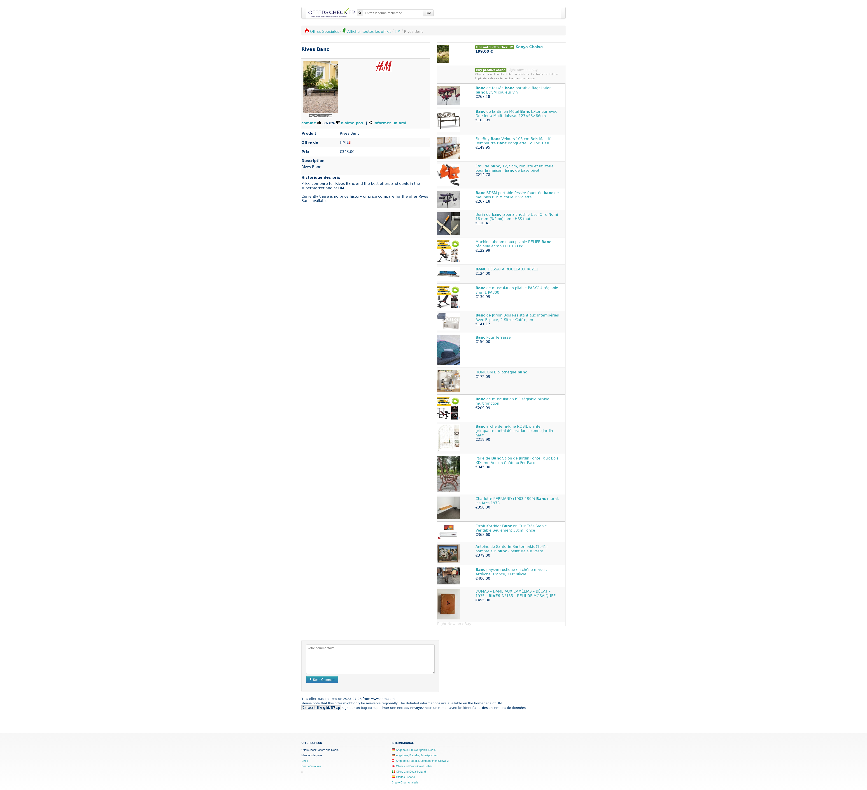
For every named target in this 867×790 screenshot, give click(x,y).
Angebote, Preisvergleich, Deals (415, 750)
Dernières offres (311, 766)
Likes (304, 760)
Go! (428, 13)
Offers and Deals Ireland (410, 771)
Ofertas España (405, 777)
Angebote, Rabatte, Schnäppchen (416, 755)
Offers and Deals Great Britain (414, 766)
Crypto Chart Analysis (405, 782)
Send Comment (323, 679)
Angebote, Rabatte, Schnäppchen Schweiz (422, 760)
